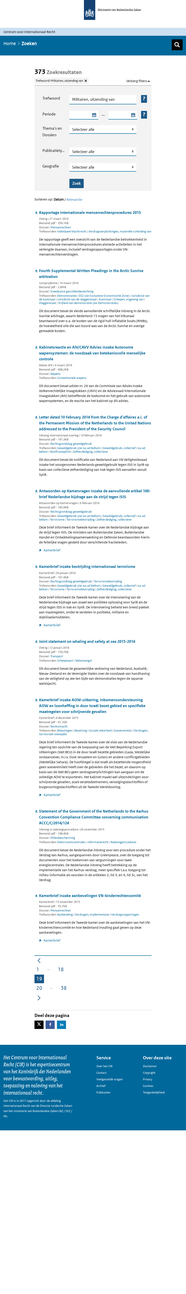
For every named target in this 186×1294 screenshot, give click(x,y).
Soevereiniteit (123, 730)
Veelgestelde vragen (109, 1079)
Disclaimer (150, 1066)
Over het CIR (104, 1066)
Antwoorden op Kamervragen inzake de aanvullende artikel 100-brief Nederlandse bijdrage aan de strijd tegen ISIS (95, 493)
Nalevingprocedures (123, 842)
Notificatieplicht (60, 452)
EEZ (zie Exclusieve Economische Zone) (104, 296)
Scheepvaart (65, 661)
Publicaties (103, 1092)
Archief (100, 1086)
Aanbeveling (65, 914)
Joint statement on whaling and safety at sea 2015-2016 (87, 641)
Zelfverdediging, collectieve (90, 452)
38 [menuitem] (65, 989)
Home (9, 43)
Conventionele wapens (71, 378)
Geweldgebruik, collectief (119, 448)
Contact (101, 1073)
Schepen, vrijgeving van (129, 299)
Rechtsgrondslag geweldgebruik (71, 444)
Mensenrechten (60, 227)
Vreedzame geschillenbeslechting (71, 291)
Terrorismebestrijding (80, 519)
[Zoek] (177, 44)
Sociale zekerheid (100, 730)
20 (40, 989)
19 (40, 979)
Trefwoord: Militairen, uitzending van (59, 81)
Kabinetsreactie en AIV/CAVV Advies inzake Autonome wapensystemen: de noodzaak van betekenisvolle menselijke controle (92, 353)
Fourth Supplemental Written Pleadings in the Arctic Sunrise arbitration (91, 273)
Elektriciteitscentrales (71, 842)
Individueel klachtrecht (72, 231)
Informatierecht (98, 842)
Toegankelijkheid (154, 1092)
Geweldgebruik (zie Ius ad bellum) (79, 448)
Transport (56, 656)
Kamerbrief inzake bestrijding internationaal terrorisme (87, 566)
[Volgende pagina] (39, 997)
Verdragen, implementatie (92, 914)
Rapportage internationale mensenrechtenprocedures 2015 (90, 212)
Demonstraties (67, 296)
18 (62, 970)
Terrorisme (57, 519)
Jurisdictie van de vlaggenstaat (77, 299)
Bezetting (81, 730)
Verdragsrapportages (125, 914)
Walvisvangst (83, 661)
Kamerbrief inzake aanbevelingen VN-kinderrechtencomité (90, 895)
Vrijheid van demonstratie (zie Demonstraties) (88, 303)
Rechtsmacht (59, 726)
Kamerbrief (52, 550)
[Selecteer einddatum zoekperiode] (133, 115)
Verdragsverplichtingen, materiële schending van (119, 231)
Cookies (148, 1086)
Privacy (147, 1079)
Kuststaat (105, 299)
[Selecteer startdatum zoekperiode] (94, 115)
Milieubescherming (62, 838)
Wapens (55, 374)
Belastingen (65, 730)
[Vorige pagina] (39, 960)
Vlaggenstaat (48, 303)
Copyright (149, 1073)
